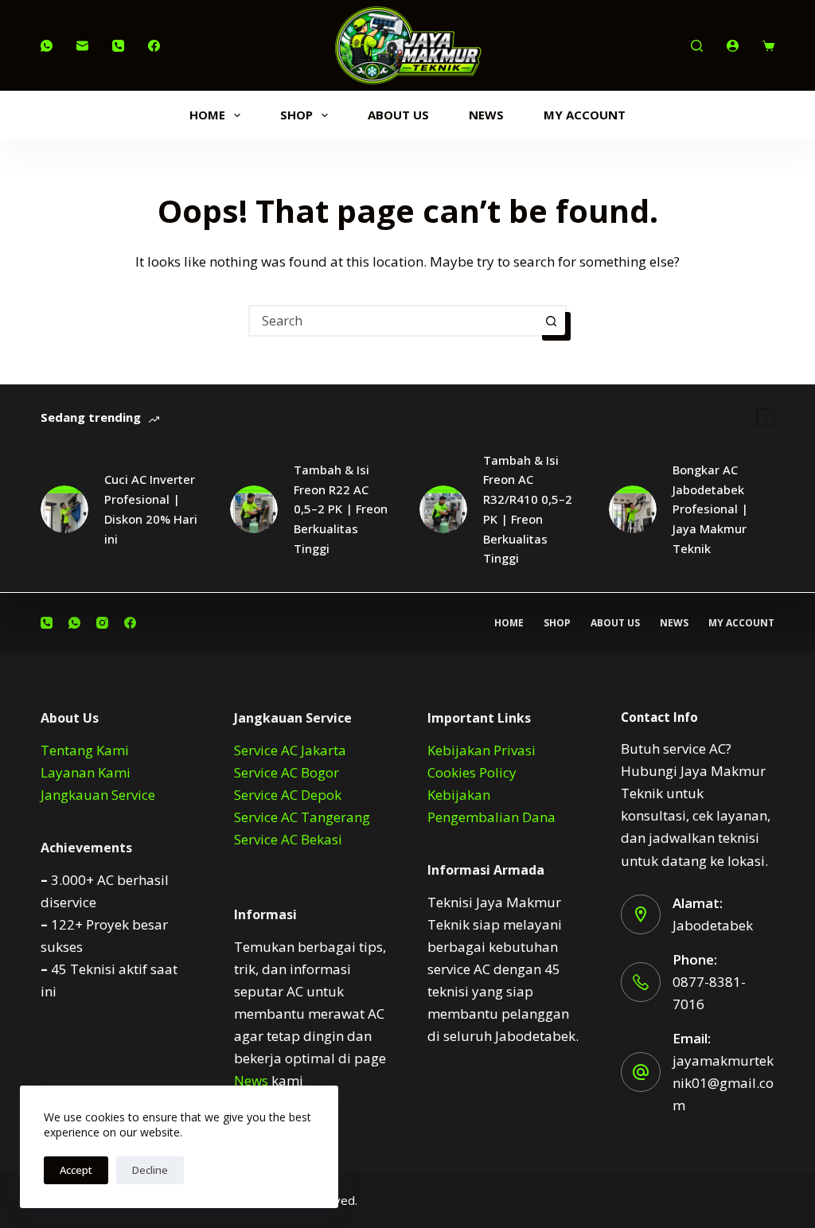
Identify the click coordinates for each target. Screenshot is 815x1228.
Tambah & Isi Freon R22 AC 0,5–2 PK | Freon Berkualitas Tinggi (341, 509)
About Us (398, 115)
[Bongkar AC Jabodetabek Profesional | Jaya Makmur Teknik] (633, 509)
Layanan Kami (86, 772)
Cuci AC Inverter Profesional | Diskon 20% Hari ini (150, 508)
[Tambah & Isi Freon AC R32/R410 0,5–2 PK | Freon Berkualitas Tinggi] (443, 509)
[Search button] (550, 320)
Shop (296, 115)
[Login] (733, 46)
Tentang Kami (85, 750)
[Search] (697, 46)
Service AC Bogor (286, 772)
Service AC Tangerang (302, 817)
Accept (76, 1170)
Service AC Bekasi (288, 839)
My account (585, 115)
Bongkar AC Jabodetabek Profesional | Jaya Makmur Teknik (710, 509)
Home (207, 115)
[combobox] (393, 321)
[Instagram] (102, 623)
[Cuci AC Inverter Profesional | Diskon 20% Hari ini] (64, 509)
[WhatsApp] (47, 46)
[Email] (82, 46)
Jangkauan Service (98, 795)
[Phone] (118, 46)
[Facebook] (154, 46)
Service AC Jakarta (290, 750)
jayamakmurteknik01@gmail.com (723, 1082)
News (486, 115)
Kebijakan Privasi (481, 750)
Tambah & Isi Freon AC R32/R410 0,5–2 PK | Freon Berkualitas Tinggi (527, 509)
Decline (150, 1170)
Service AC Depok (287, 795)
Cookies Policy (472, 772)
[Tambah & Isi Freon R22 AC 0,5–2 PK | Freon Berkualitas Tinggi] (254, 509)
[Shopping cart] (768, 46)
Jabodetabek (713, 925)
